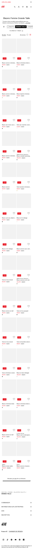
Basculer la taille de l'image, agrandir (27, 35)
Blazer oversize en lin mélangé (24, 280)
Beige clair (2, 283)
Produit (9, 35)
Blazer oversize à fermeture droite (10, 63)
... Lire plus (27, 23)
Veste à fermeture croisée (8, 373)
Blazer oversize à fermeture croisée (10, 155)
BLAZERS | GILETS (19, 492)
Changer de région (16, 531)
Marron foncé (2, 128)
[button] (16, 2)
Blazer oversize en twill (7, 311)
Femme (10, 492)
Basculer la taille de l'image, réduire (30, 35)
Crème (2, 190)
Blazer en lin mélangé (22, 218)
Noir (2, 66)
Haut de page (31, 276)
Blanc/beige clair (2, 345)
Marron (2, 407)
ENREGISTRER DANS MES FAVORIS (14, 58)
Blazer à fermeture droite (8, 403)
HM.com (4, 492)
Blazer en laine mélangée (23, 373)
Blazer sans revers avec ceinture (10, 124)
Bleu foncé (2, 159)
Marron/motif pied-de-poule (2, 97)
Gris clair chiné (2, 252)
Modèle (4, 35)
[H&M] (2, 7)
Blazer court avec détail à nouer (10, 218)
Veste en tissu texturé (7, 279)
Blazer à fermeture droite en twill (24, 63)
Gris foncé (2, 314)
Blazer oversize (6, 187)
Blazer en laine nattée (7, 466)
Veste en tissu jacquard (22, 311)
